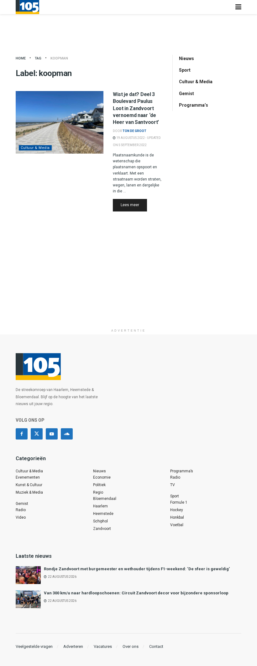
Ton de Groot (134, 131)
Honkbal (177, 517)
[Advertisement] (128, 282)
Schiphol (100, 521)
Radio (21, 510)
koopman (59, 58)
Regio (98, 492)
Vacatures (103, 646)
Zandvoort (102, 528)
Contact (156, 646)
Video (21, 517)
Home (21, 58)
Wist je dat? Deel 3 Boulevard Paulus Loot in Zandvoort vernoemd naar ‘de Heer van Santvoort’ (136, 108)
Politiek (99, 485)
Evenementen (28, 477)
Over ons (131, 646)
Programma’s (193, 105)
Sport (185, 70)
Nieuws (186, 58)
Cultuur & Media (35, 148)
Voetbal (176, 525)
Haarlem (100, 506)
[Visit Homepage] (27, 7)
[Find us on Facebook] (22, 434)
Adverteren (73, 646)
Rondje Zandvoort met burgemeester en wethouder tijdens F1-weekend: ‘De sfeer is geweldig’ (137, 569)
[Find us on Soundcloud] (67, 434)
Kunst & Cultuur (29, 485)
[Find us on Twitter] (37, 434)
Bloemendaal (104, 498)
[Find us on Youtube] (52, 434)
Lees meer (134, 204)
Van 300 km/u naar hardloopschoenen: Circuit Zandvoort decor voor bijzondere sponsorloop (136, 593)
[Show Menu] (238, 7)
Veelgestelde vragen (34, 646)
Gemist (186, 93)
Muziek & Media (29, 492)
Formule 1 (178, 502)
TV (172, 485)
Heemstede (103, 513)
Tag (38, 58)
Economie (102, 477)
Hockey (176, 510)
